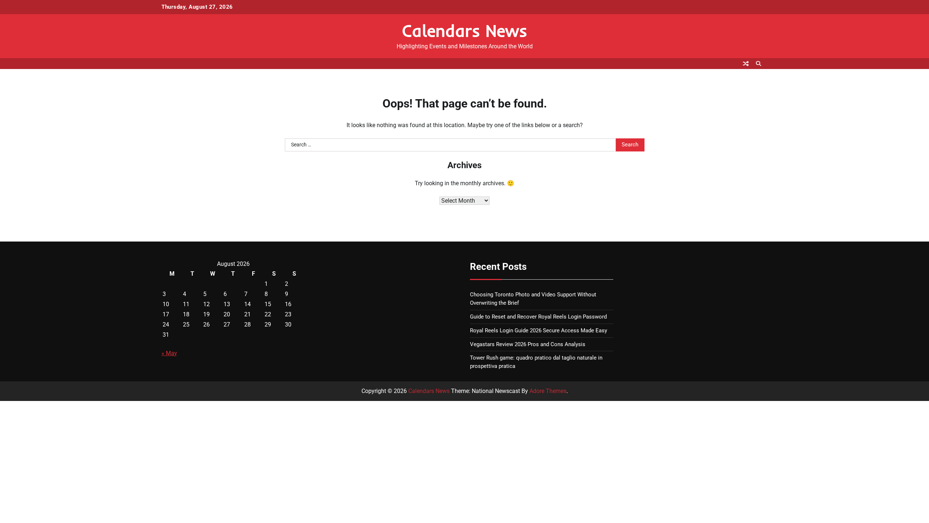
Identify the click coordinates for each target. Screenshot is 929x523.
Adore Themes (547, 391)
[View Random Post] (745, 63)
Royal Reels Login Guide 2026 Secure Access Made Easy (538, 330)
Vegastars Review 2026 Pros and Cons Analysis (527, 344)
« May (169, 353)
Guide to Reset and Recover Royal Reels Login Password (538, 316)
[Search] (758, 63)
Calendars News (464, 30)
